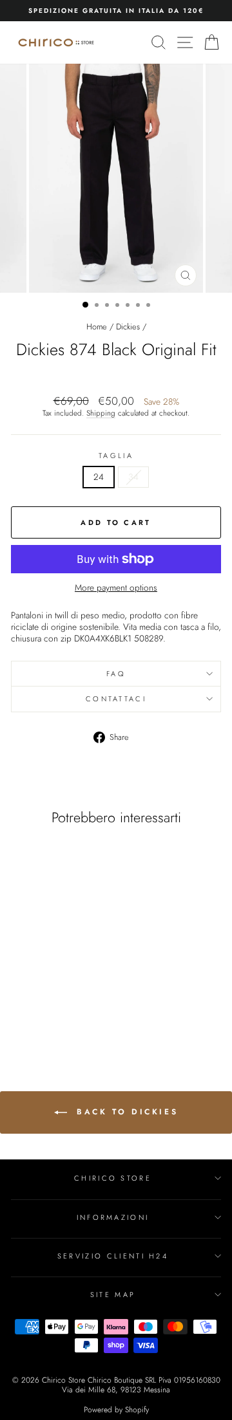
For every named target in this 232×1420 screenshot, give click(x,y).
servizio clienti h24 (112, 1256)
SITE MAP (113, 1294)
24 (98, 476)
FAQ (116, 674)
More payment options (116, 588)
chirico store (112, 1178)
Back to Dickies (125, 1112)
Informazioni (113, 1217)
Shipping (100, 413)
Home (96, 326)
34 (133, 476)
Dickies (128, 326)
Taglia (116, 455)
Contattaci (116, 699)
